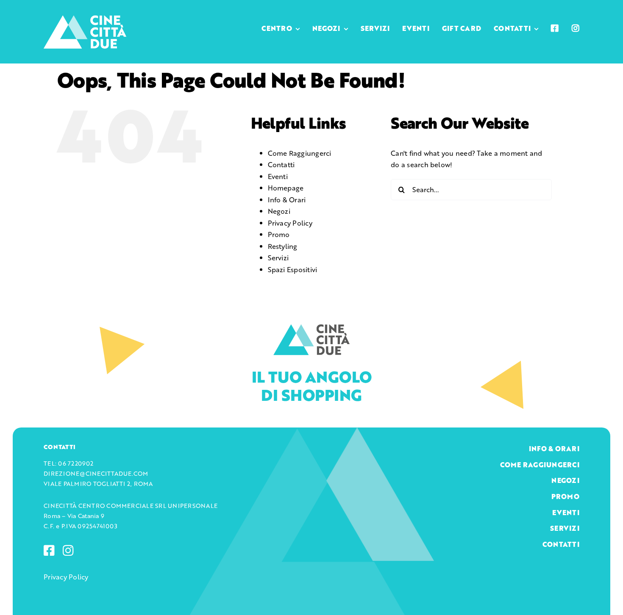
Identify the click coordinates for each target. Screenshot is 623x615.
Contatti (281, 164)
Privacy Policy (290, 223)
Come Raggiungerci (299, 153)
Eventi (278, 176)
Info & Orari (287, 199)
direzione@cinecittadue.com (96, 473)
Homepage (286, 188)
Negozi (279, 211)
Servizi (278, 257)
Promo (279, 234)
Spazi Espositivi (292, 269)
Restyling (283, 246)
